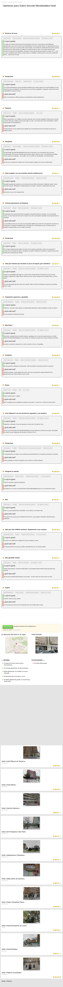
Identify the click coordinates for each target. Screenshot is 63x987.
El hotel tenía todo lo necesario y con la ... (15, 676)
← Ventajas (5, 660)
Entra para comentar (16, 629)
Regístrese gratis (8, 627)
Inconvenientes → (38, 660)
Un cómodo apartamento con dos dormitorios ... (16, 668)
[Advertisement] (31, 68)
